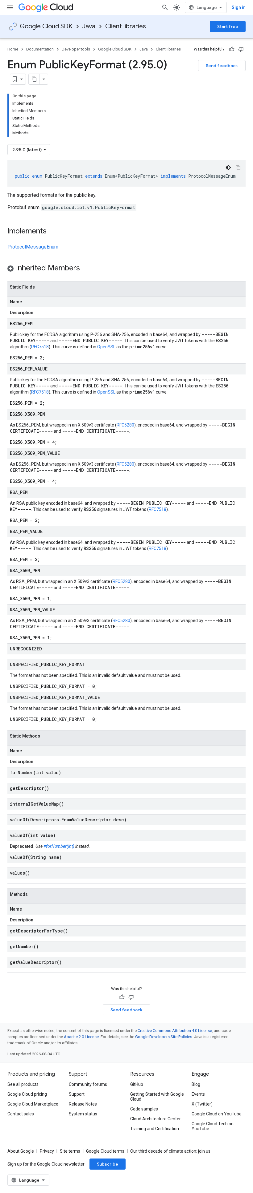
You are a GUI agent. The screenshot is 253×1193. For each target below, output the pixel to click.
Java (88, 26)
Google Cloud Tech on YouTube (213, 1126)
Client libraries (125, 26)
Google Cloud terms (105, 1151)
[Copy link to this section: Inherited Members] (86, 268)
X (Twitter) (202, 1104)
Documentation (40, 49)
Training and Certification (154, 1128)
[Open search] (165, 7)
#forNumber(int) (59, 846)
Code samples (144, 1108)
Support (77, 1094)
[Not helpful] (241, 49)
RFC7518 (40, 346)
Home (12, 49)
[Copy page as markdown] (34, 79)
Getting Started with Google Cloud (157, 1097)
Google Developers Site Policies (163, 1036)
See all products (23, 1084)
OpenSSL (106, 346)
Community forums (88, 1084)
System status (83, 1113)
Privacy (47, 1151)
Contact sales (20, 1113)
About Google (20, 1151)
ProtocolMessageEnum (32, 247)
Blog (196, 1084)
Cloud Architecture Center (155, 1118)
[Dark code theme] (228, 167)
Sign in (239, 7)
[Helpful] (231, 49)
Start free (227, 26)
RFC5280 (125, 425)
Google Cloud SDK (46, 26)
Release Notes (83, 1104)
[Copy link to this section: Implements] (53, 231)
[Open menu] (10, 7)
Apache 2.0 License (81, 1036)
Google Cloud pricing (27, 1094)
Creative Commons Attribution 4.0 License (175, 1030)
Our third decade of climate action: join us (170, 1151)
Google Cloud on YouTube (217, 1113)
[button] (126, 269)
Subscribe (107, 1164)
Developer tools (76, 49)
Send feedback (222, 65)
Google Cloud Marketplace (32, 1104)
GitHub (136, 1084)
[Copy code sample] (238, 167)
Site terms (70, 1151)
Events (198, 1094)
